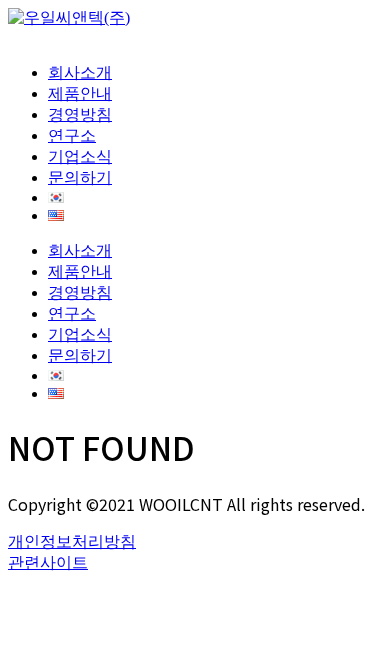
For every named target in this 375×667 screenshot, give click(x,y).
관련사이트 (48, 562)
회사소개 (80, 72)
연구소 (72, 135)
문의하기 (80, 177)
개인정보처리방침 (72, 541)
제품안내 (80, 93)
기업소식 (80, 156)
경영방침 (80, 114)
